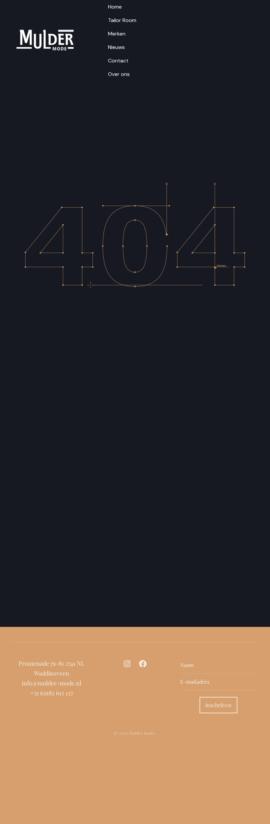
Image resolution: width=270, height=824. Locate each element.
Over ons (119, 74)
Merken (116, 33)
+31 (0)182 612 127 (51, 693)
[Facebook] (143, 664)
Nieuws (116, 47)
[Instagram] (127, 664)
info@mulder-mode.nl (51, 683)
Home (115, 6)
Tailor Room (122, 20)
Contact (118, 60)
